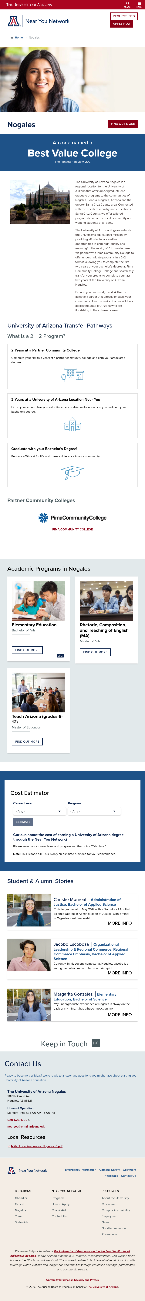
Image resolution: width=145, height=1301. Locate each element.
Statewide (21, 1222)
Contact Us (128, 1176)
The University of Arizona (102, 1287)
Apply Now (122, 24)
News (105, 1222)
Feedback (111, 1176)
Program (74, 803)
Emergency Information (80, 1170)
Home (19, 37)
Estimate (23, 822)
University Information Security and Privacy (72, 1280)
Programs (58, 1198)
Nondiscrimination (114, 1228)
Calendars (108, 1204)
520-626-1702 (17, 1120)
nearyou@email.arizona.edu (26, 1126)
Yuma (18, 1216)
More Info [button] (120, 923)
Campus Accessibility (116, 1210)
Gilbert (19, 1204)
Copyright (129, 1170)
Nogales (20, 1210)
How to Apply (61, 1204)
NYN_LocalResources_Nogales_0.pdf (36, 1146)
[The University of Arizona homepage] (32, 4)
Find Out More (123, 124)
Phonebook (109, 1234)
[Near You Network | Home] (38, 21)
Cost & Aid (59, 1210)
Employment (110, 1216)
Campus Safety (109, 1170)
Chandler (21, 1198)
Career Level (22, 803)
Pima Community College (72, 529)
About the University (115, 1198)
